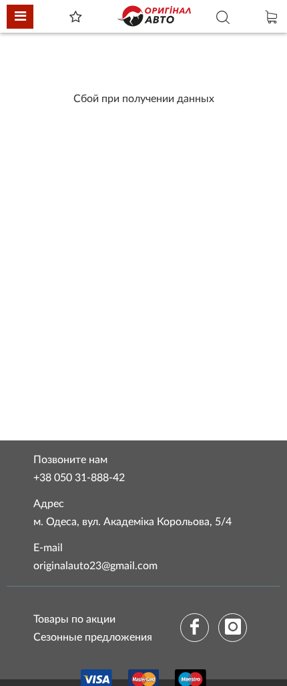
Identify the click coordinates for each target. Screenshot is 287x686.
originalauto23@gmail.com (95, 566)
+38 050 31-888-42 (79, 477)
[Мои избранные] (75, 18)
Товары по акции (74, 619)
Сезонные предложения (92, 637)
